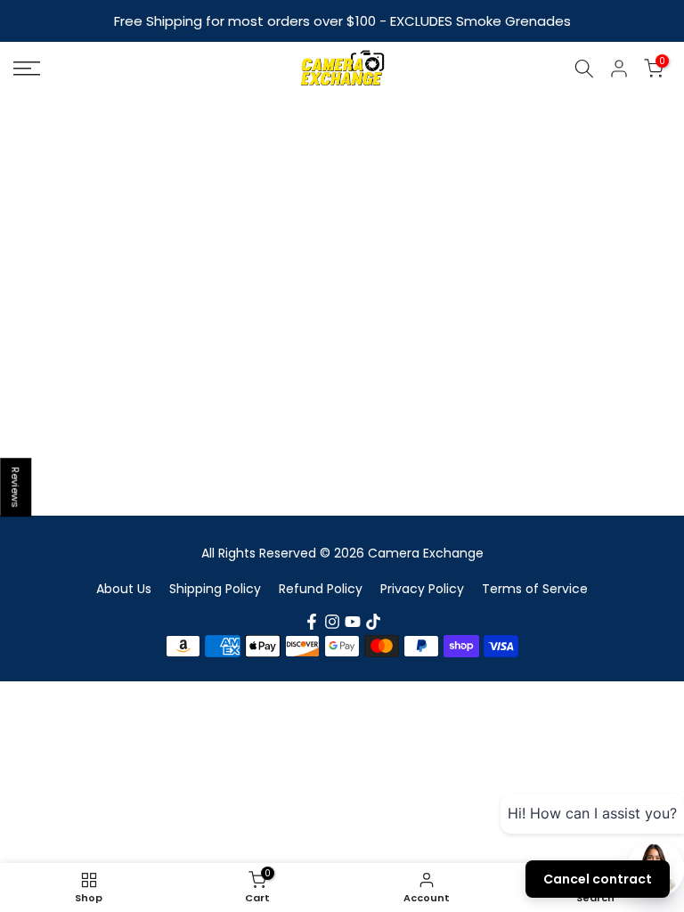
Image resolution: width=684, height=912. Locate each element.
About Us (123, 589)
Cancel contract (597, 879)
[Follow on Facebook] (312, 621)
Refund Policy (320, 589)
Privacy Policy (422, 589)
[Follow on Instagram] (332, 621)
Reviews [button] (16, 487)
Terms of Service (535, 589)
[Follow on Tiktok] (373, 621)
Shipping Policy (215, 589)
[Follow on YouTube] (353, 621)
